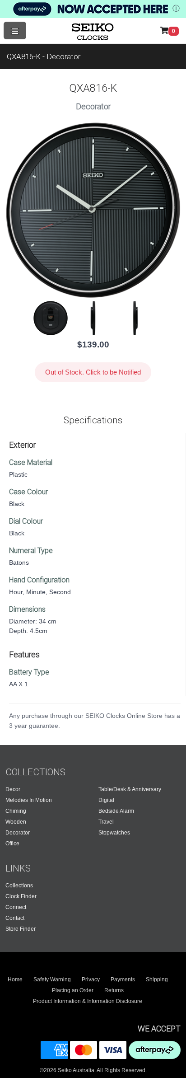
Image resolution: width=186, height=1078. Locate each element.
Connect (15, 907)
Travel (106, 822)
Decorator (17, 833)
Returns (114, 990)
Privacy (91, 979)
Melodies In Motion (28, 800)
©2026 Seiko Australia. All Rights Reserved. (93, 1070)
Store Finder (20, 929)
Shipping (157, 979)
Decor (12, 789)
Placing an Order (72, 990)
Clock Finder (21, 896)
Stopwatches (114, 833)
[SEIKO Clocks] (93, 31)
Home (15, 979)
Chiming (15, 811)
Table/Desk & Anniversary (129, 789)
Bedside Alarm (116, 811)
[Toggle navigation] (15, 30)
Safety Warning (52, 979)
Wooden (15, 822)
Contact (14, 918)
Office (12, 843)
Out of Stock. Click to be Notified (93, 372)
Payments (123, 979)
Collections (19, 885)
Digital (106, 800)
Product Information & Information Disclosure (87, 1001)
